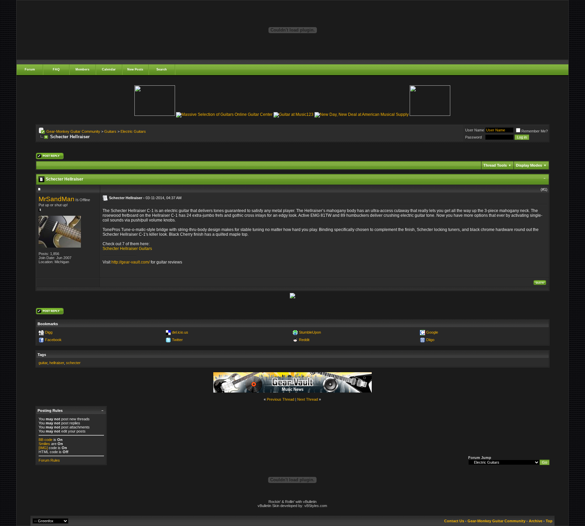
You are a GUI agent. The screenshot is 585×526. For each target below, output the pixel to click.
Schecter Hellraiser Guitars (127, 248)
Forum (30, 69)
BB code (45, 440)
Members (82, 69)
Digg (48, 332)
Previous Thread (280, 399)
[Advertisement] (292, 149)
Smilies (44, 444)
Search (161, 69)
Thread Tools (495, 165)
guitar (43, 363)
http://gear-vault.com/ (130, 262)
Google (432, 332)
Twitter (177, 340)
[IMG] (43, 448)
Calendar (109, 69)
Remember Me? (534, 131)
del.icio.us (180, 332)
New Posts (135, 69)
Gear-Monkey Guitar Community (73, 131)
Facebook (53, 340)
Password (473, 137)
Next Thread (307, 399)
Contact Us (454, 521)
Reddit (304, 340)
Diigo (430, 340)
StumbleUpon (310, 332)
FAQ (56, 69)
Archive (535, 521)
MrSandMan (56, 199)
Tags (42, 355)
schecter (73, 363)
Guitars (110, 131)
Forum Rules (49, 460)
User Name (474, 130)
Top (549, 521)
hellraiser (56, 363)
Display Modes (529, 165)
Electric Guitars (133, 131)
